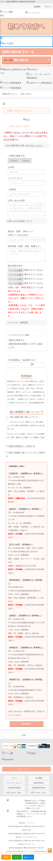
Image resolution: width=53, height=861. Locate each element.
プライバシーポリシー (14, 783)
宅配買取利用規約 (39, 787)
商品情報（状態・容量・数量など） (25, 246)
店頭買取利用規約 (14, 787)
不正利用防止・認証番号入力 (21, 359)
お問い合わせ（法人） (38, 792)
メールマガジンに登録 (18, 334)
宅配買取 (26, 160)
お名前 (11, 166)
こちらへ (39, 145)
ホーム (14, 778)
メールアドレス (15, 178)
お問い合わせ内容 (16, 200)
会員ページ (28, 857)
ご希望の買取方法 (16, 155)
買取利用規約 (39, 783)
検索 (6, 857)
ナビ (17, 857)
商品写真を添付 (15, 265)
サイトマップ (25, 769)
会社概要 (38, 778)
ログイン (48, 6)
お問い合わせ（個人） (14, 792)
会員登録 (37, 6)
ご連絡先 (12, 189)
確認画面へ (27, 723)
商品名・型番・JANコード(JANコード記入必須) (20, 233)
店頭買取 (14, 160)
